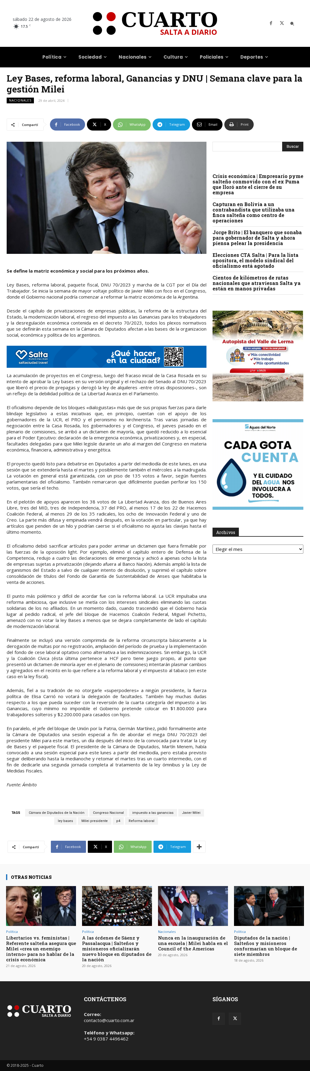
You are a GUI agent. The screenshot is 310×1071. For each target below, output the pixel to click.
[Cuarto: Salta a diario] (155, 23)
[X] (282, 24)
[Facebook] (271, 24)
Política (12, 931)
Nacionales (20, 100)
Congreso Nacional (108, 813)
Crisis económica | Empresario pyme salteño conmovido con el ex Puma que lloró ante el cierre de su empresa (258, 184)
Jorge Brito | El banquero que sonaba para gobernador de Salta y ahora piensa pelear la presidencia (257, 237)
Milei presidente (94, 821)
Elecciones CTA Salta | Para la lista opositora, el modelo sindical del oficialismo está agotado (255, 260)
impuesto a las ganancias (152, 813)
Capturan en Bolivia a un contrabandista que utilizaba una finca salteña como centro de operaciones (254, 212)
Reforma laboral (141, 821)
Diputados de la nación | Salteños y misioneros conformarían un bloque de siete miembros (265, 946)
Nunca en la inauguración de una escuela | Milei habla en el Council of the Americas (193, 943)
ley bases (65, 821)
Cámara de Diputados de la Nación (56, 813)
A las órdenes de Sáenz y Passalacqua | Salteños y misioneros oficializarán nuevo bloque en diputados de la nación (116, 949)
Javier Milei (191, 813)
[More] (199, 847)
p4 (118, 821)
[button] (292, 23)
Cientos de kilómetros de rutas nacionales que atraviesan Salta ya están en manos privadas (257, 283)
